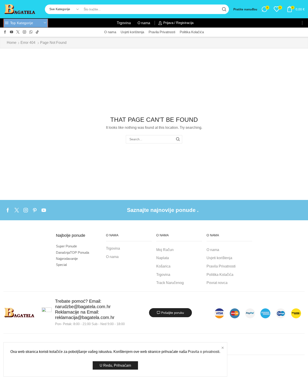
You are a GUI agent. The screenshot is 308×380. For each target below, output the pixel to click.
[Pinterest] (34, 210)
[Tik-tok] (37, 32)
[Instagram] (24, 32)
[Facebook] (5, 32)
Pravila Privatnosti (162, 32)
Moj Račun (165, 250)
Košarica (163, 266)
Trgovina (124, 23)
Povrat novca (217, 283)
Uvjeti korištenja (132, 32)
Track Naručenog (170, 283)
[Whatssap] (31, 32)
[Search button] (224, 9)
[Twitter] (18, 32)
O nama (144, 23)
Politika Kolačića (192, 32)
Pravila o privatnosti (203, 352)
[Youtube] (11, 32)
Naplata (162, 258)
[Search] (178, 139)
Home (11, 43)
